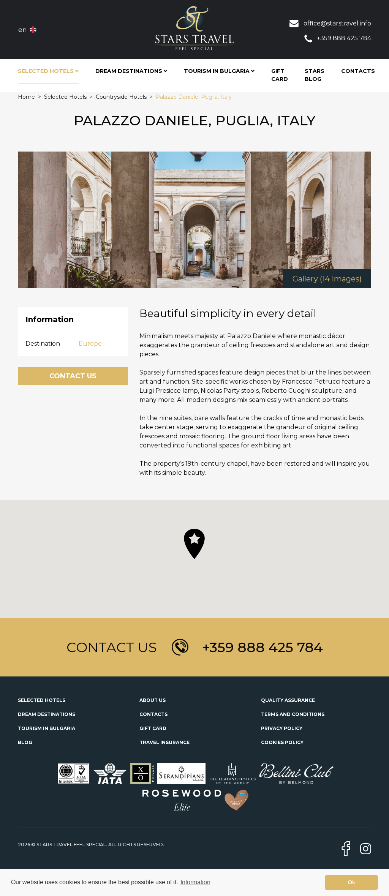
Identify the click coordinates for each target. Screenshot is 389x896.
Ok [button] (351, 882)
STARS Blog (314, 75)
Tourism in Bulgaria (46, 728)
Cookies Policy (282, 742)
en (22, 29)
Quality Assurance (288, 700)
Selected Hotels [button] (46, 71)
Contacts (358, 71)
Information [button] (195, 882)
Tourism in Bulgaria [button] (217, 71)
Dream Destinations (46, 714)
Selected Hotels (41, 700)
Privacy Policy (281, 728)
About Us (152, 700)
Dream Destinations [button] (129, 71)
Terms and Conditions (292, 714)
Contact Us (72, 376)
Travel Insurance (164, 742)
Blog (25, 742)
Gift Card (279, 75)
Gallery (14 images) (327, 278)
